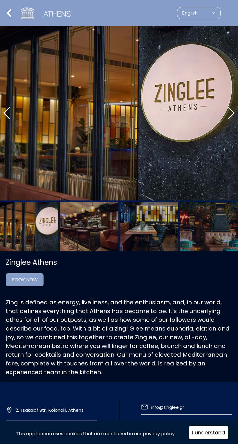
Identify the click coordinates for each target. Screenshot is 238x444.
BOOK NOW (25, 279)
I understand (208, 432)
